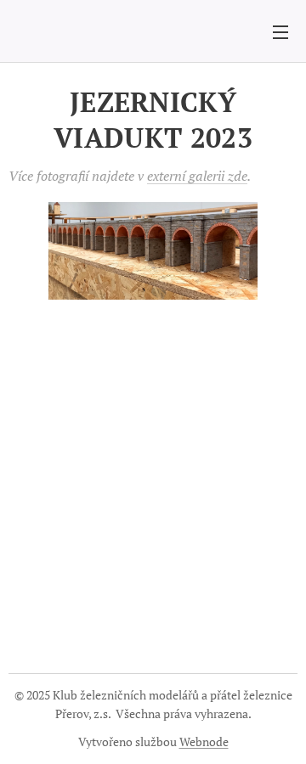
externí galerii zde (197, 175)
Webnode (204, 741)
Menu (281, 31)
